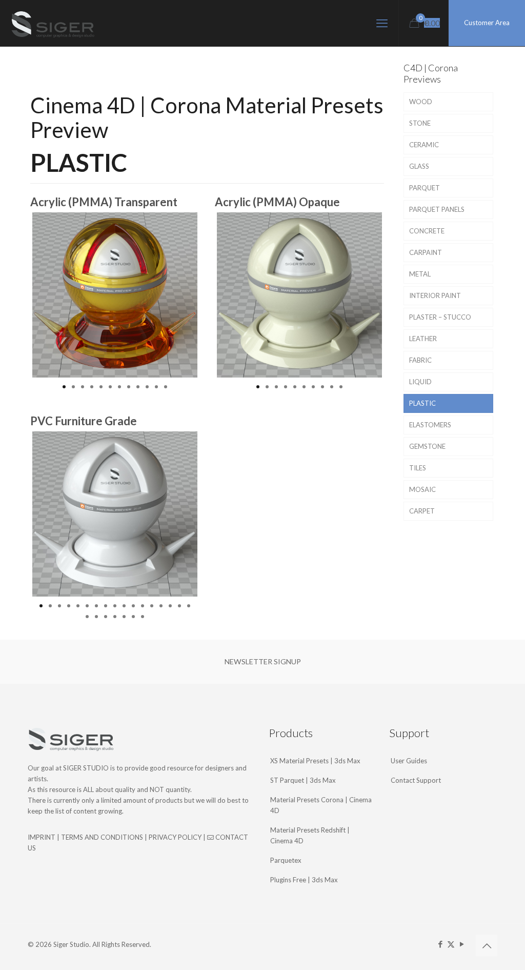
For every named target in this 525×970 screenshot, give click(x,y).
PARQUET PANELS (437, 209)
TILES (417, 468)
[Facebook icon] (440, 943)
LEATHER (423, 338)
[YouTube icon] (462, 943)
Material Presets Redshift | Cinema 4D (310, 835)
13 (151, 605)
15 (170, 605)
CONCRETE (427, 231)
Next (213, 295)
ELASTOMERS (430, 425)
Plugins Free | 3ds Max (304, 880)
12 (165, 386)
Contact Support (416, 780)
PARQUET (424, 188)
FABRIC (420, 360)
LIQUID (420, 382)
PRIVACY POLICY (175, 837)
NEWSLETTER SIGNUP (263, 661)
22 (124, 616)
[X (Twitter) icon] (451, 943)
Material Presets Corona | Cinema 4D (321, 805)
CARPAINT (425, 252)
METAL (420, 274)
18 (87, 616)
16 (179, 605)
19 (96, 616)
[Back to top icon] (486, 945)
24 (142, 616)
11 (156, 386)
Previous (17, 295)
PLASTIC (422, 403)
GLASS (419, 166)
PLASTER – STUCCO (440, 317)
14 (161, 605)
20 (105, 616)
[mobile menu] (382, 23)
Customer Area (487, 22)
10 (147, 386)
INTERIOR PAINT (435, 295)
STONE (420, 123)
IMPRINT (41, 837)
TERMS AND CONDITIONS (102, 837)
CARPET (422, 511)
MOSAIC (422, 489)
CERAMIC (424, 145)
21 (114, 616)
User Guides (409, 761)
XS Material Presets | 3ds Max (315, 761)
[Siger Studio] (52, 23)
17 (188, 605)
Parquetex (285, 860)
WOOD (420, 101)
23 (133, 616)
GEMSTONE (427, 446)
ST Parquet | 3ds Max (303, 780)
